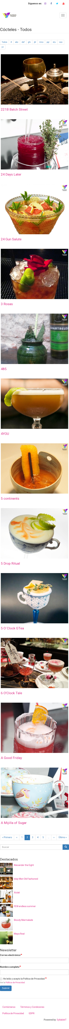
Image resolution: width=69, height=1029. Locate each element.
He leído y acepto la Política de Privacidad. (24, 978)
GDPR (31, 1013)
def (23, 42)
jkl (35, 42)
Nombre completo (9, 967)
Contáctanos (8, 1007)
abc (16, 42)
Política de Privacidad (15, 982)
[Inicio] (9, 15)
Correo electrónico (10, 955)
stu (54, 42)
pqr (48, 42)
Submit (5, 988)
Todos (4, 42)
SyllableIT (62, 1019)
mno (41, 42)
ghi (29, 42)
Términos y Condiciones (32, 1007)
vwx (60, 42)
